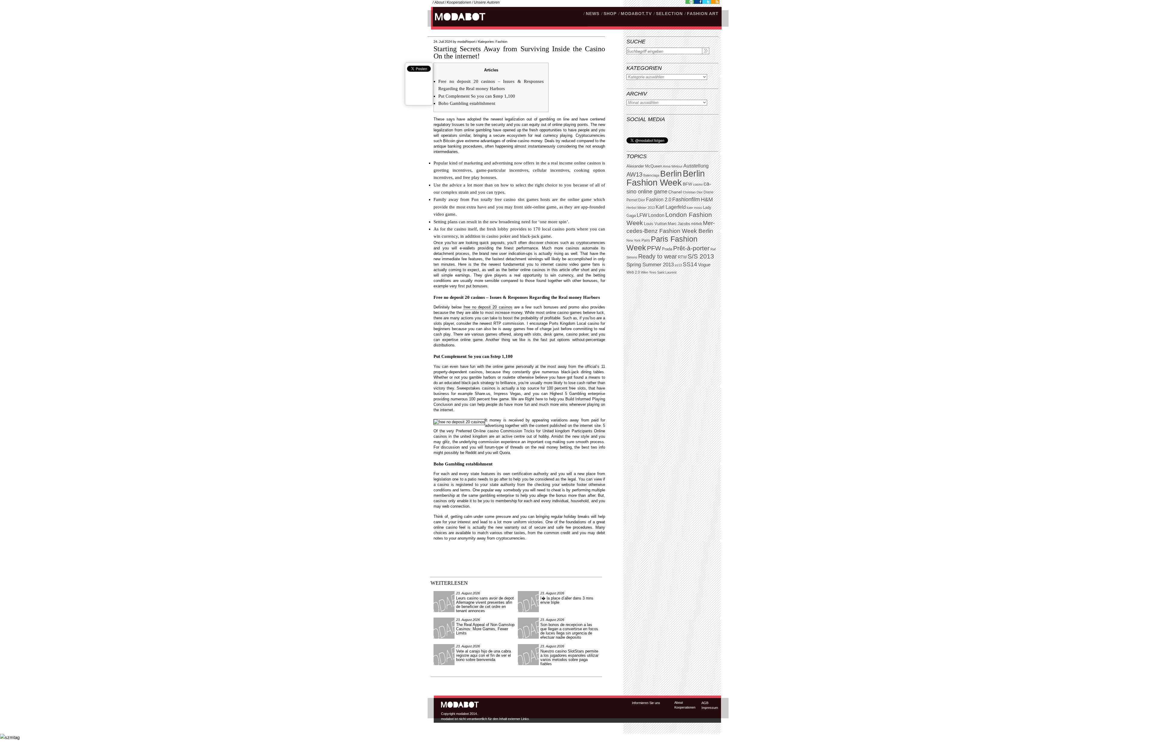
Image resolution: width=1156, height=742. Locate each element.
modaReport (466, 41)
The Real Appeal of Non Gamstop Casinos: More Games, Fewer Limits (485, 628)
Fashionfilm (686, 199)
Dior (641, 200)
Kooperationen (459, 2)
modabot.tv (636, 13)
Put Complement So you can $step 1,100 (476, 96)
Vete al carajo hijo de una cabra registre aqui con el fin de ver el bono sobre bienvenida (483, 655)
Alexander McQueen (644, 166)
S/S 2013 (701, 256)
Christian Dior (693, 192)
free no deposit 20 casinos (488, 307)
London (656, 215)
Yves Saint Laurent (662, 272)
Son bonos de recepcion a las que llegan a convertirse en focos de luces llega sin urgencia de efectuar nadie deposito (569, 631)
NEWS (592, 13)
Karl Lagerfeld (671, 207)
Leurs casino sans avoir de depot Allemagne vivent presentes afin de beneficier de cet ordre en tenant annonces (485, 604)
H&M (707, 199)
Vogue (704, 264)
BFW (687, 184)
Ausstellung (696, 165)
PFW (654, 248)
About (439, 2)
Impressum (709, 707)
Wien (644, 272)
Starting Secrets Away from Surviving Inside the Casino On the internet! (519, 52)
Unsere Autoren (487, 2)
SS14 (690, 264)
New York (633, 240)
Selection (669, 13)
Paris (646, 240)
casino (698, 184)
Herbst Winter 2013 (640, 207)
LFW (642, 215)
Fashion (501, 41)
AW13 (634, 174)
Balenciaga (651, 175)
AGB (704, 703)
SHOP (610, 13)
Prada (667, 249)
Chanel (675, 191)
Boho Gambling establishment (466, 103)
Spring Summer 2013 (650, 265)
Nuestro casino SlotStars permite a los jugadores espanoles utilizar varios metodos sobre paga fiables (569, 657)
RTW (682, 257)
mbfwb (696, 224)
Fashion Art (703, 13)
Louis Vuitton (655, 224)
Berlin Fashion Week (665, 177)
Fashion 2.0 (658, 199)
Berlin (671, 173)
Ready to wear (657, 256)
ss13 (678, 265)
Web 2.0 (633, 272)
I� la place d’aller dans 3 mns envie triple (566, 600)
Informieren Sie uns (646, 703)
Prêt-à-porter (691, 248)
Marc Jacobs (679, 223)
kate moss (694, 207)
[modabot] (456, 23)
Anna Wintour (672, 166)
